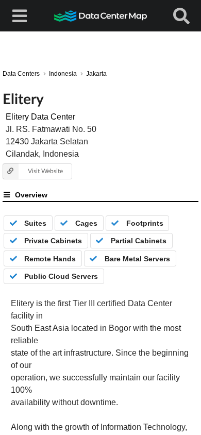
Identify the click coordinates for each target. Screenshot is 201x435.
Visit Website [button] (45, 171)
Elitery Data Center (40, 116)
